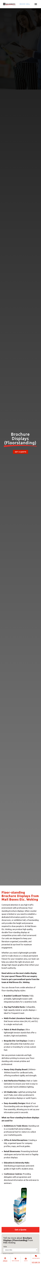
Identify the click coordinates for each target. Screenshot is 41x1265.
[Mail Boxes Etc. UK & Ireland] (15, 4)
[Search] (36, 1262)
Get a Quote (20, 452)
